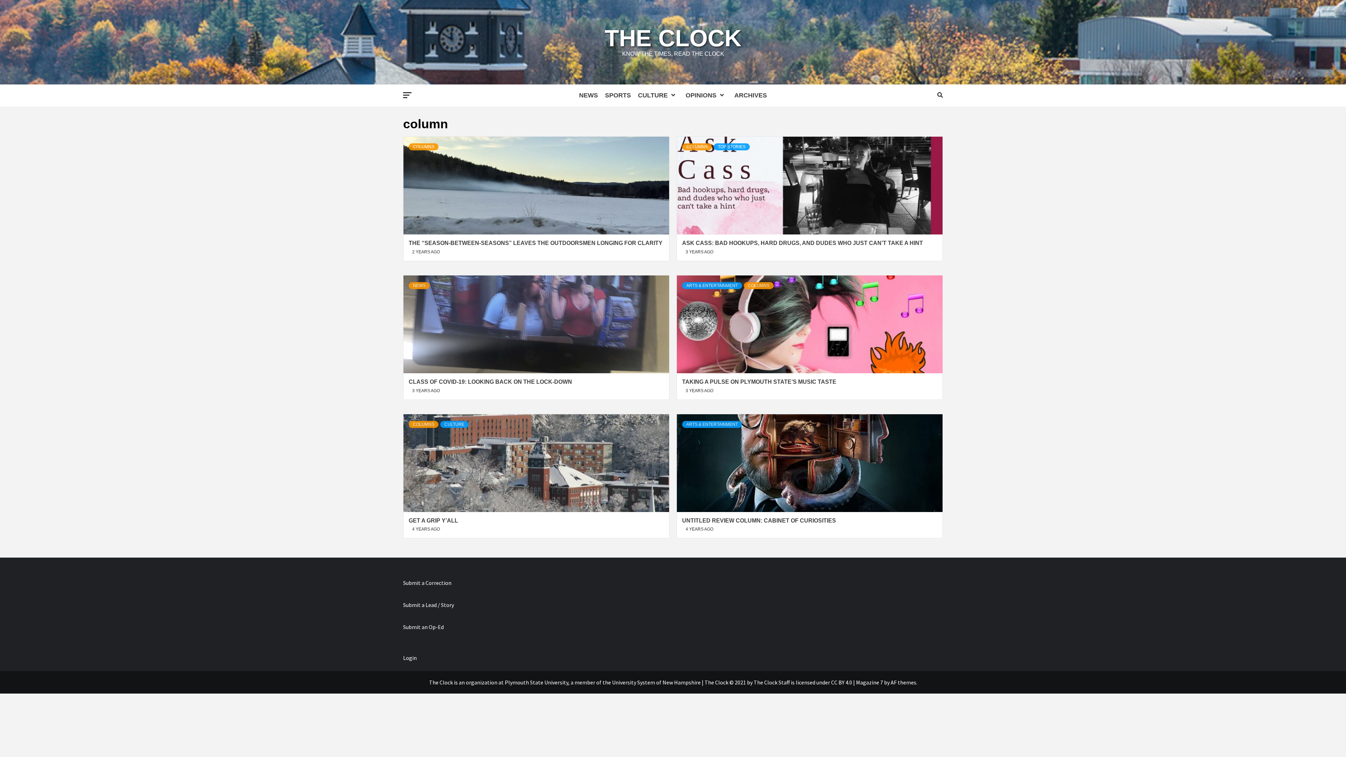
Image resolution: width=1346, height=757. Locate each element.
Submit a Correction (427, 582)
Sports (618, 95)
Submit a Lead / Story (428, 604)
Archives (750, 95)
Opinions (701, 95)
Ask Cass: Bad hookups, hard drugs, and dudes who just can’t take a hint (802, 243)
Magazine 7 (869, 682)
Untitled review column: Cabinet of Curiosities (759, 521)
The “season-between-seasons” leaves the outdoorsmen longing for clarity (535, 243)
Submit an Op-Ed (423, 626)
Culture (653, 95)
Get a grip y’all (433, 521)
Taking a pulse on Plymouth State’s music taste (759, 382)
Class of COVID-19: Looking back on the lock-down (490, 382)
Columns (423, 146)
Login (410, 657)
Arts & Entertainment (712, 285)
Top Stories (732, 146)
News (588, 95)
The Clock (673, 38)
